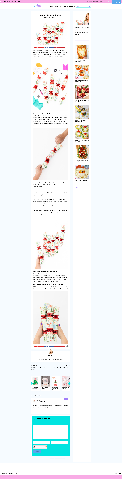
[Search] (87, 187)
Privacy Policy (89, 1)
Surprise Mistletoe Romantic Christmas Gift (55, 388)
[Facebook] (104, 2)
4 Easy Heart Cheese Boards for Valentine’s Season (80, 61)
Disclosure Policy (95, 1)
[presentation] (35, 381)
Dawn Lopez (47, 17)
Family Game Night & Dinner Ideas (62, 366)
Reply (66, 398)
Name (35, 442)
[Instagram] (111, 2)
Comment (36, 425)
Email (53, 442)
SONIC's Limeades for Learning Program (38, 367)
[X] (106, 2)
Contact (100, 1)
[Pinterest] (108, 2)
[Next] (69, 383)
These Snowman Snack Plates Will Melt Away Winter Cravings (82, 81)
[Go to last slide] (32, 383)
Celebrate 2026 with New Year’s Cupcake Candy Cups (80, 121)
